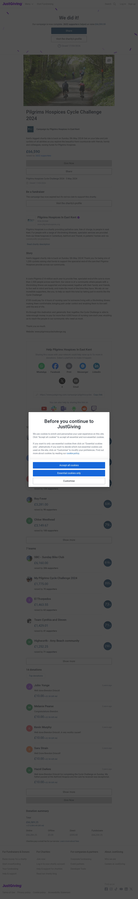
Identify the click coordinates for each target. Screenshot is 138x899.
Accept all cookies (69, 465)
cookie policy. (73, 453)
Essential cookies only (69, 473)
